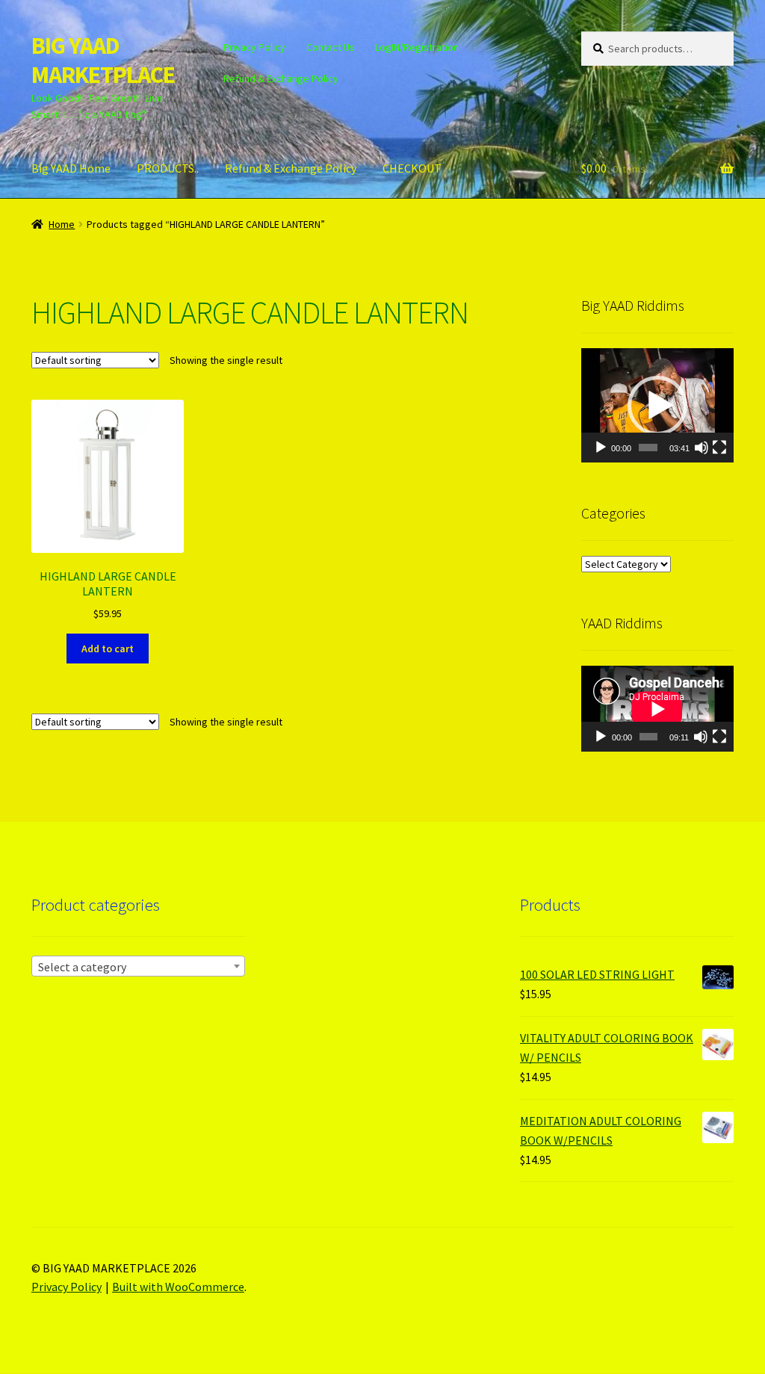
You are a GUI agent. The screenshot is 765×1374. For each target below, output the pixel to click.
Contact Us (330, 47)
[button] (657, 406)
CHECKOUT (412, 168)
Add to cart (107, 648)
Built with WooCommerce (178, 1286)
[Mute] (701, 447)
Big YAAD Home (71, 168)
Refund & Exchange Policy (280, 78)
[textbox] (138, 966)
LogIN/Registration (417, 47)
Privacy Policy (254, 47)
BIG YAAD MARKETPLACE (103, 60)
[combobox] (138, 966)
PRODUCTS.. (168, 168)
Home (62, 224)
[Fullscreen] (719, 447)
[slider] (648, 447)
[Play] (600, 447)
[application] (657, 405)
